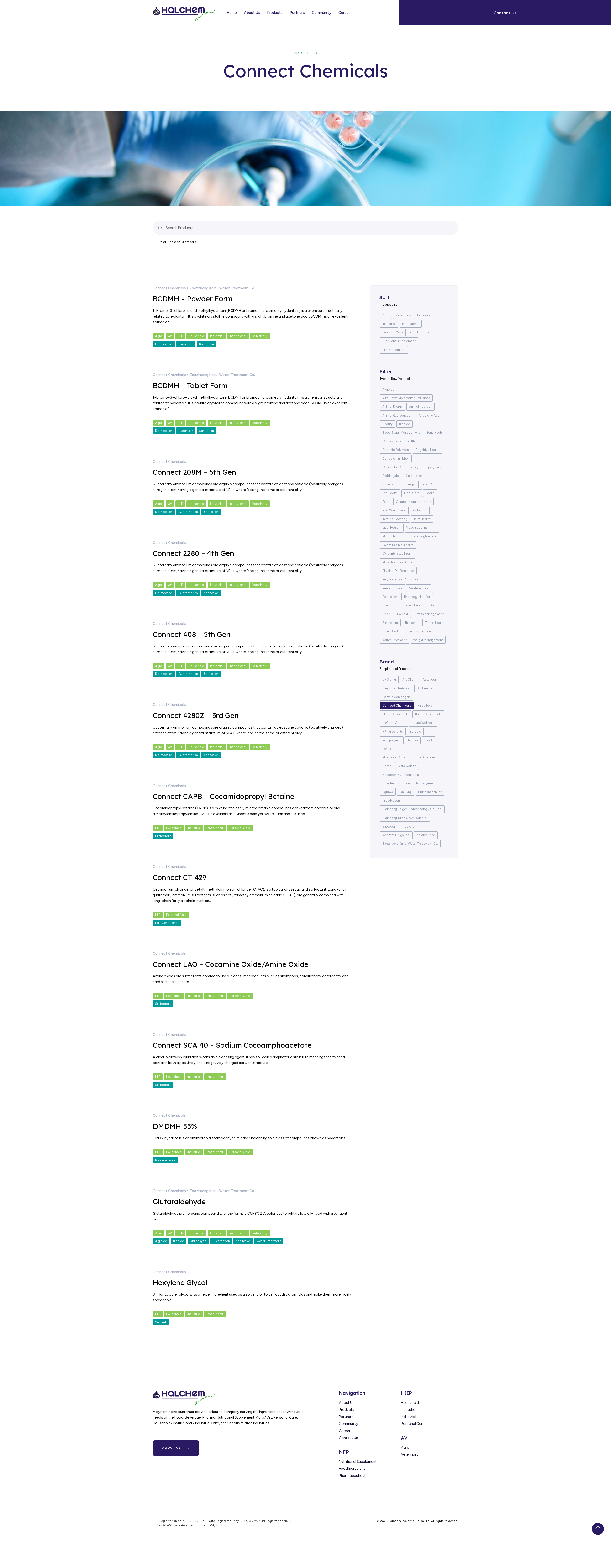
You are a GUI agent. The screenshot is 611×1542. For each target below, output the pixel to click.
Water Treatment (269, 1241)
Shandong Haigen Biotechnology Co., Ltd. (412, 809)
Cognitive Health (427, 450)
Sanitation (206, 344)
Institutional (237, 336)
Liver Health (391, 527)
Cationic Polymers (395, 450)
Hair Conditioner (167, 923)
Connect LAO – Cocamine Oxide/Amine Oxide (230, 964)
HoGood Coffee (393, 722)
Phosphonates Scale (397, 562)
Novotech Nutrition (396, 783)
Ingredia (415, 731)
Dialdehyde (198, 1241)
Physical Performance (398, 571)
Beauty (387, 424)
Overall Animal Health (397, 545)
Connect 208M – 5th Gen (194, 472)
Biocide (178, 1241)
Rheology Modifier (417, 597)
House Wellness (423, 722)
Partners (297, 12)
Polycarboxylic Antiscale (400, 579)
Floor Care (411, 493)
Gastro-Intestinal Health (413, 502)
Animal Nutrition (420, 406)
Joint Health (422, 519)
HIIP (180, 336)
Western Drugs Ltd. (396, 835)
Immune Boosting (394, 519)
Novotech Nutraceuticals (400, 774)
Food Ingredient (420, 332)
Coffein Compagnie (396, 697)
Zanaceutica (425, 835)
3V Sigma (389, 679)
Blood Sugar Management (401, 432)
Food (386, 502)
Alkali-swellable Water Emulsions (406, 398)
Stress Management (429, 614)
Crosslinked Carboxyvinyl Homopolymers (412, 467)
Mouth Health (391, 536)
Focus (430, 493)
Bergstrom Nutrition (396, 688)
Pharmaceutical (393, 350)
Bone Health (435, 432)
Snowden (389, 826)
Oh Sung (406, 792)
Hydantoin (186, 344)
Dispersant (390, 484)
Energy (410, 484)
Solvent (160, 1322)
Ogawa (387, 792)
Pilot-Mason (391, 800)
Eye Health (390, 493)
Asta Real (430, 679)
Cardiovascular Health (398, 441)
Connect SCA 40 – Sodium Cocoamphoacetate (232, 1045)
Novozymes (424, 783)
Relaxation (390, 597)
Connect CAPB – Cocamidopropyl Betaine (223, 796)
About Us (252, 12)
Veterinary (259, 336)
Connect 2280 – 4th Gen (193, 553)
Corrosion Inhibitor (395, 458)
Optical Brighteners (422, 536)
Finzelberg (425, 705)
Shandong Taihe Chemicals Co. (404, 818)
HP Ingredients (392, 731)
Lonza (386, 748)
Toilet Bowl (390, 631)
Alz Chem (409, 679)
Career (344, 12)
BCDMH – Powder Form (192, 298)
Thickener (412, 623)
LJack (428, 740)
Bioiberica (424, 688)
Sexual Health (413, 605)
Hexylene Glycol (180, 1282)
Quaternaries (188, 512)
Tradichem (409, 826)
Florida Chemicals (395, 714)
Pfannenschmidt (430, 792)
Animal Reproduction (397, 415)
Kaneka (412, 740)
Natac (386, 766)
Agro (158, 336)
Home (232, 12)
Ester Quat (429, 484)
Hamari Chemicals (428, 714)
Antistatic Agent (430, 415)
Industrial (216, 336)
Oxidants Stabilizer (396, 553)
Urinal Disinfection (417, 631)
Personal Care (240, 828)
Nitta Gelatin (407, 766)
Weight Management (428, 640)
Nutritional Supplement (399, 341)
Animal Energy (392, 406)
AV (170, 336)
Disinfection (164, 344)
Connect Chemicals (169, 288)
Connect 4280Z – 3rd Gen (196, 715)
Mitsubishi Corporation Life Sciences (409, 757)
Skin (433, 605)
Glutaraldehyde (179, 1201)
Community (321, 12)
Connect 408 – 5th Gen (192, 634)
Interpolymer (391, 740)
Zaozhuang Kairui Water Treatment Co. (222, 288)
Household (196, 336)
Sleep (386, 614)
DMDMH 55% (175, 1126)
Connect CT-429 (179, 877)
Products (275, 12)
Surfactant (163, 836)
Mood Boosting (417, 527)
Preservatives (165, 1160)
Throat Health (434, 623)
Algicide (161, 1241)
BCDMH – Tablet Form (190, 385)
